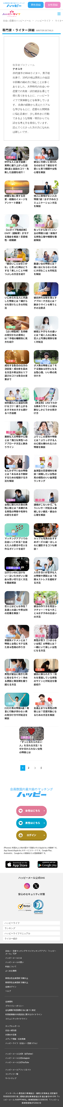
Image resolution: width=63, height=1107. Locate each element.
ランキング (10, 928)
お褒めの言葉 (10, 1035)
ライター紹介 (11, 938)
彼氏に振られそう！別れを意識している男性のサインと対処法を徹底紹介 (45, 679)
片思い (41, 293)
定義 (39, 327)
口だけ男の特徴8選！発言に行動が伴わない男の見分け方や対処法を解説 (17, 713)
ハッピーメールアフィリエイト (18, 1070)
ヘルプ (8, 991)
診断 (10, 225)
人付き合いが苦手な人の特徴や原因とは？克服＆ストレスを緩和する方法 (45, 577)
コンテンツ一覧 (11, 1074)
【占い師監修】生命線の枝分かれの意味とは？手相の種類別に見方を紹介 (16, 337)
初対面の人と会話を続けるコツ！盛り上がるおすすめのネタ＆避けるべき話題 (16, 408)
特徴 (39, 191)
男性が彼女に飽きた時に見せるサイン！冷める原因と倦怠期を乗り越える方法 (16, 679)
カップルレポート (12, 1026)
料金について (10, 967)
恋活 (10, 157)
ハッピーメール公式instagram (17, 1058)
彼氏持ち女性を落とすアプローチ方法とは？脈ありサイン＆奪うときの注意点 (45, 303)
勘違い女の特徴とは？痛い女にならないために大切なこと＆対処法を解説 (45, 269)
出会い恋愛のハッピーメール (17, 20)
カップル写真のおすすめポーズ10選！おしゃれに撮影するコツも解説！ (45, 544)
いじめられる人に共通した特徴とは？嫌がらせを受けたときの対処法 (16, 303)
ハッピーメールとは (13, 958)
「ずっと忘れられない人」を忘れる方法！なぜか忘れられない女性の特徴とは (30, 747)
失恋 (39, 225)
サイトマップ (10, 1078)
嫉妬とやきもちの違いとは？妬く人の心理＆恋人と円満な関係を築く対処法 (45, 337)
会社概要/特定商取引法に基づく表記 (20, 1010)
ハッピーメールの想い (14, 962)
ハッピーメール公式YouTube (17, 1062)
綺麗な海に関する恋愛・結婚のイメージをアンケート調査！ (16, 199)
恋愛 (39, 157)
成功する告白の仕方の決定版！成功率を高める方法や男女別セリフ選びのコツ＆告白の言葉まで (16, 373)
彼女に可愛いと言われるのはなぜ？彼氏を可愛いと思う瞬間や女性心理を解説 (45, 167)
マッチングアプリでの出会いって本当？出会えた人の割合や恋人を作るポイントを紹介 (16, 544)
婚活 (10, 703)
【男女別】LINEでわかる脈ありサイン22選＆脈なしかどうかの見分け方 (45, 408)
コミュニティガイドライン (16, 1019)
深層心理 (13, 568)
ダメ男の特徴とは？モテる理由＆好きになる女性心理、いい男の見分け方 (45, 371)
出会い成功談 (10, 1030)
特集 (10, 398)
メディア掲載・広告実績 (15, 1039)
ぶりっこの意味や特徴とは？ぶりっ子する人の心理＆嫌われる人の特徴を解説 (45, 442)
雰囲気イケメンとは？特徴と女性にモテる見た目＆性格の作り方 (16, 643)
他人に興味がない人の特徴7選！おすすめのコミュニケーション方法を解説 (46, 201)
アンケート (14, 191)
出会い (12, 534)
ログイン (31, 835)
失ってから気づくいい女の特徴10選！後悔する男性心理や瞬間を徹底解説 (45, 235)
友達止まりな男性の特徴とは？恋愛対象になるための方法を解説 (45, 711)
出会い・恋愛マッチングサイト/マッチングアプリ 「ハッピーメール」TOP (30, 952)
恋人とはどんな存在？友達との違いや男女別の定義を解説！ (16, 610)
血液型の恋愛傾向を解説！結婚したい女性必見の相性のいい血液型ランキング (45, 476)
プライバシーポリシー (14, 1006)
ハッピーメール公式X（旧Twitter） (19, 1054)
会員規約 (9, 1002)
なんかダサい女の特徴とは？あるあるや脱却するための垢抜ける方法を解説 (16, 476)
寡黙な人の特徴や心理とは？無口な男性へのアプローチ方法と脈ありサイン (16, 442)
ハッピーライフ (42, 20)
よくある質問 (10, 971)
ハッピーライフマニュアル (17, 933)
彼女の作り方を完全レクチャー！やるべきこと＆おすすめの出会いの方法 (45, 611)
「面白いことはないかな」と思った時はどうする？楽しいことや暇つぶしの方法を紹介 (16, 269)
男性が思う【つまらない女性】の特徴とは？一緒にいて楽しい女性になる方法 (45, 645)
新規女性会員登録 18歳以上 (16, 978)
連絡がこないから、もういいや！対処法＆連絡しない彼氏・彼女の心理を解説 (45, 510)
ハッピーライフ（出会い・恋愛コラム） (21, 1043)
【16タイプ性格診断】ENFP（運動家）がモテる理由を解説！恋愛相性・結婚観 (17, 235)
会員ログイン (10, 987)
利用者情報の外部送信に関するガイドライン (23, 1014)
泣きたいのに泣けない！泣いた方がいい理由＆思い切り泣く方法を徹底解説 (16, 577)
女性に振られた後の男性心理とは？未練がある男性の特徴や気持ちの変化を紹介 (16, 510)
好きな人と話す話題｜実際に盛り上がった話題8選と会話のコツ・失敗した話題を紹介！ (17, 167)
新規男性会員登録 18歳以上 (16, 982)
